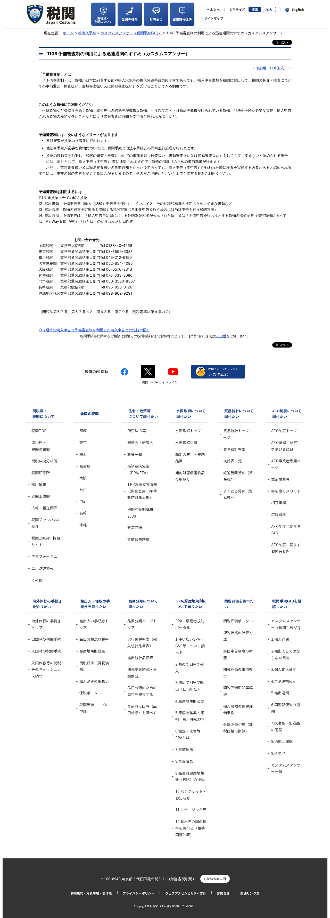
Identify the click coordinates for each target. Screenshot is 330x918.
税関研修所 (40, 472)
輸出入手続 (87, 33)
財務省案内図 (216, 878)
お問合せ (223, 893)
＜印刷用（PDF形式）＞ (271, 68)
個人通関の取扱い (94, 681)
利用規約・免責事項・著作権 (91, 893)
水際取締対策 (186, 442)
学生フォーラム (44, 556)
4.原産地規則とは (189, 701)
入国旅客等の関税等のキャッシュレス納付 (46, 669)
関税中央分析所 (44, 460)
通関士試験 (40, 496)
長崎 (83, 513)
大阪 (83, 477)
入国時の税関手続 (46, 651)
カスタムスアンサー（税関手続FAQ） (131, 33)
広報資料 (278, 514)
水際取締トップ (188, 430)
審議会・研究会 (140, 442)
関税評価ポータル (238, 620)
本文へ (215, 9)
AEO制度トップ (284, 430)
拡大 (269, 9)
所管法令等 (136, 430)
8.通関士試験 (282, 741)
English (298, 9)
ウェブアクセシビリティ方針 (185, 893)
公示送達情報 (42, 568)
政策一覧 (134, 454)
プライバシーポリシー (138, 893)
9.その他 (278, 753)
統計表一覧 (232, 460)
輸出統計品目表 (140, 657)
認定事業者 (280, 479)
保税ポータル (90, 692)
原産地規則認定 (92, 651)
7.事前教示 (184, 749)
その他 (37, 580)
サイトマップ (213, 18)
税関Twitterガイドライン (160, 382)
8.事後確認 (184, 761)
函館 (83, 430)
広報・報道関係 (44, 507)
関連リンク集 (249, 893)
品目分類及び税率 (94, 639)
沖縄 (83, 524)
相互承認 (278, 502)
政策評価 (134, 527)
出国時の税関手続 (46, 639)
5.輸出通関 (280, 692)
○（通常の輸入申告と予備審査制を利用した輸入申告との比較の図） (94, 330)
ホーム (68, 33)
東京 (83, 442)
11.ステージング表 (190, 809)
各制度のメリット (286, 491)
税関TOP (39, 430)
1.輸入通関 (280, 639)
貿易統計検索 (234, 449)
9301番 (220, 336)
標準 (255, 9)
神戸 (83, 489)
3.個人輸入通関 (283, 669)
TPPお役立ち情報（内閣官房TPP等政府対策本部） (142, 491)
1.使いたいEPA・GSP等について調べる (190, 646)
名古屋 (84, 466)
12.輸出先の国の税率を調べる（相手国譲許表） (190, 828)
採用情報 (38, 484)
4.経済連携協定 (283, 681)
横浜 (83, 454)
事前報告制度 (138, 539)
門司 (83, 501)
